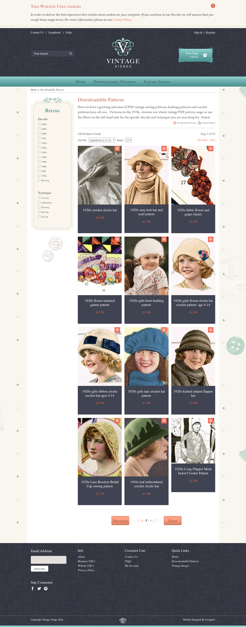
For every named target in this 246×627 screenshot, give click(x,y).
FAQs (69, 32)
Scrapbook (54, 32)
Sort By (82, 140)
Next (212, 140)
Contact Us (37, 32)
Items (120, 140)
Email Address (41, 550)
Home (81, 81)
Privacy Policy (86, 570)
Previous (202, 140)
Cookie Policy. (122, 19)
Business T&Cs (86, 561)
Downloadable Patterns (115, 81)
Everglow (210, 619)
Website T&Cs (86, 565)
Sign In (198, 32)
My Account (131, 565)
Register (210, 32)
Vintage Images (157, 81)
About (81, 556)
